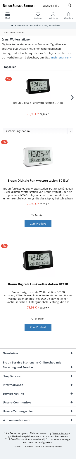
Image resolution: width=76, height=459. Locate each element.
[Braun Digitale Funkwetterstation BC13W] (38, 156)
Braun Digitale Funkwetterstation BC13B (38, 102)
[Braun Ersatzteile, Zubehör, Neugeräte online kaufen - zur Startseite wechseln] (19, 5)
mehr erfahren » (61, 57)
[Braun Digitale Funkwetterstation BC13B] (38, 86)
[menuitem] (68, 15)
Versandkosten (60, 433)
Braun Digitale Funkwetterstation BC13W (38, 181)
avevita (58, 446)
